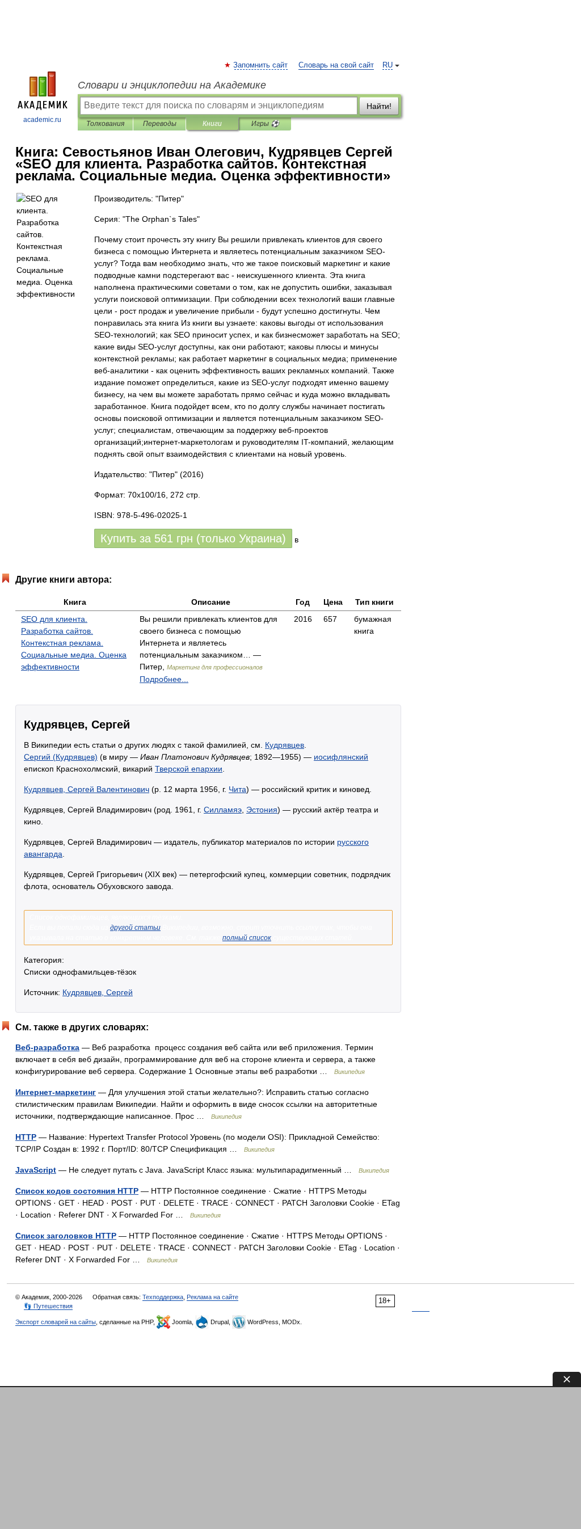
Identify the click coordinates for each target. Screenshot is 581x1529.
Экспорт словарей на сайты (55, 1322)
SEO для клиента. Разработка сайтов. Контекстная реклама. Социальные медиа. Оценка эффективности (74, 642)
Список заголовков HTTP (65, 1235)
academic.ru (42, 120)
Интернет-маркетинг (55, 1092)
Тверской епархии (188, 768)
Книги (212, 124)
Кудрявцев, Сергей (97, 992)
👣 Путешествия (48, 1306)
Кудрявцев (284, 744)
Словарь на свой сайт (336, 65)
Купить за (193, 538)
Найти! (379, 106)
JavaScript (35, 1169)
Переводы (159, 124)
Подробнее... (164, 679)
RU (387, 65)
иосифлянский (341, 756)
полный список (246, 938)
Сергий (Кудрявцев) (61, 756)
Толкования (105, 124)
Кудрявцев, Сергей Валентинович (86, 789)
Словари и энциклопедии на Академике (172, 85)
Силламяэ (223, 809)
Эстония (261, 809)
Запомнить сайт (261, 65)
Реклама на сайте (212, 1297)
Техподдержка (162, 1297)
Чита (237, 789)
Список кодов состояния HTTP (76, 1190)
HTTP (25, 1137)
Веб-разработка (47, 1047)
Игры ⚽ (265, 124)
